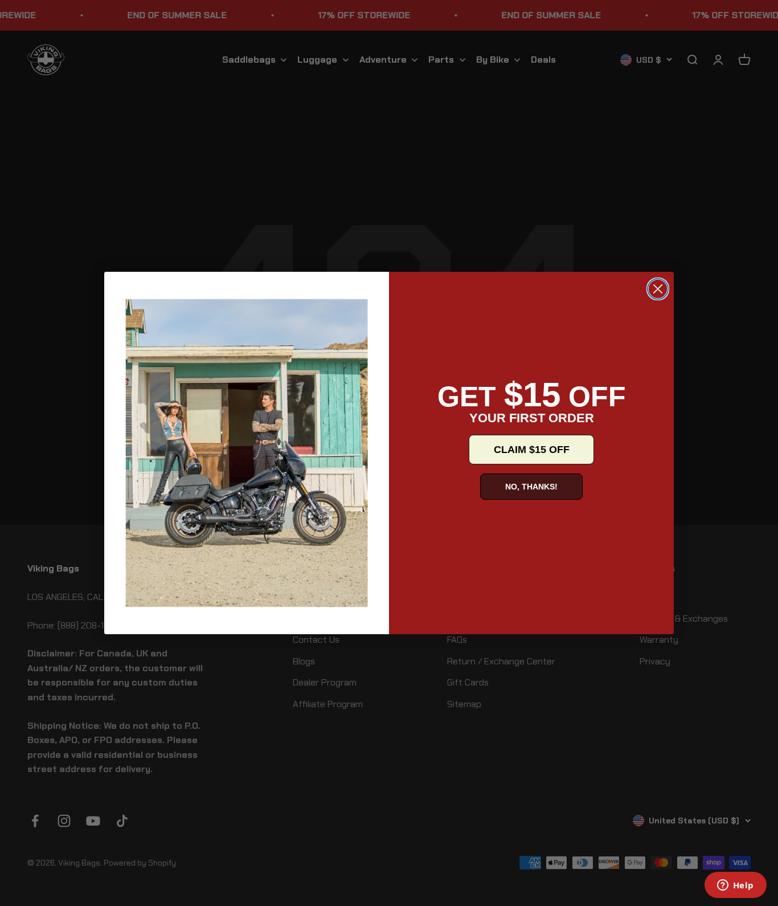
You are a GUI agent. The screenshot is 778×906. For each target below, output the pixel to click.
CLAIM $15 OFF (532, 449)
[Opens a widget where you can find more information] (735, 886)
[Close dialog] (658, 289)
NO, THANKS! (531, 486)
